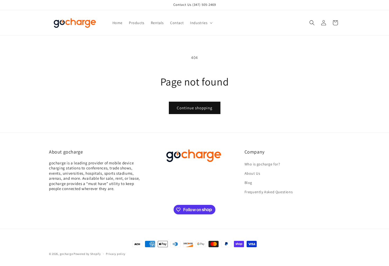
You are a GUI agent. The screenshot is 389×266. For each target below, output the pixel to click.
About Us (252, 173)
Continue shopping (194, 107)
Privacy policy (115, 253)
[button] (201, 22)
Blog (248, 182)
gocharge (66, 254)
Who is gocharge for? (262, 164)
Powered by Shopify (87, 254)
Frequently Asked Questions (269, 192)
